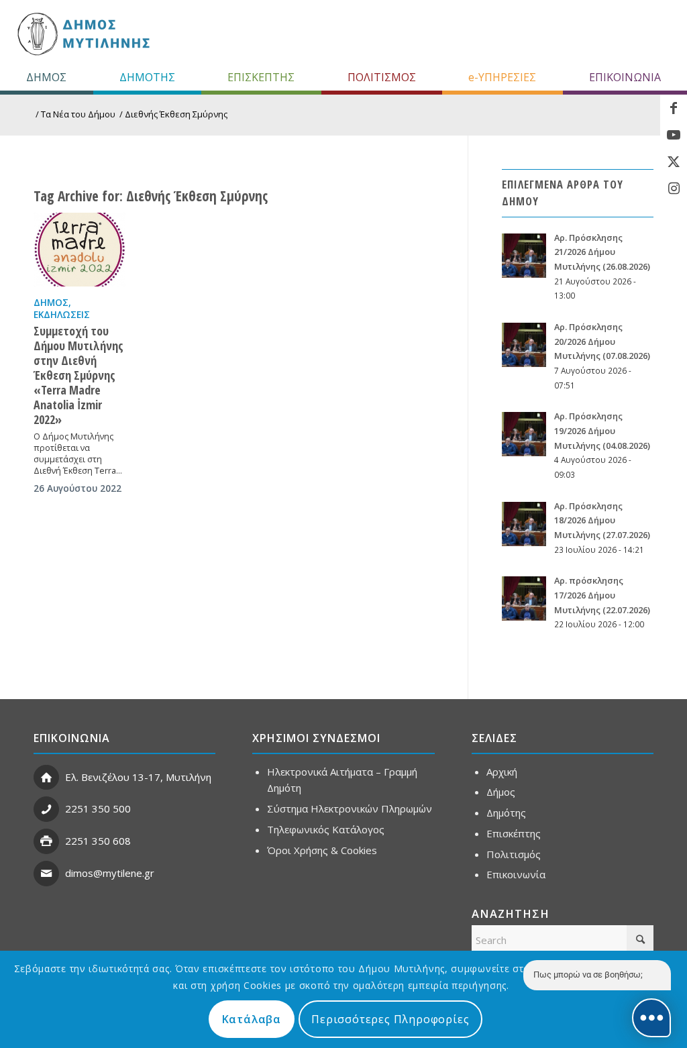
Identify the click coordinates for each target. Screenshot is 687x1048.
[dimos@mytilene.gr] (46, 873)
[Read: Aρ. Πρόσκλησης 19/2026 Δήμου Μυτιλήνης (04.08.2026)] (524, 434)
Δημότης (506, 812)
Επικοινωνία (515, 874)
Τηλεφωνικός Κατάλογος (325, 829)
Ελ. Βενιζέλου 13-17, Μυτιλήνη (138, 777)
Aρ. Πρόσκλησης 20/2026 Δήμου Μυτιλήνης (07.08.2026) (602, 341)
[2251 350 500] (46, 809)
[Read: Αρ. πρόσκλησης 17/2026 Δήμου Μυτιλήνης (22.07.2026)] (524, 598)
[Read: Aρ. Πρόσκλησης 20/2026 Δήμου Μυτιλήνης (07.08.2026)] (524, 345)
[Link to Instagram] (673, 188)
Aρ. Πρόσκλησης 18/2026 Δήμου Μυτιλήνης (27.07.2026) (602, 520)
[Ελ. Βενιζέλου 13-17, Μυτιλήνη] (46, 777)
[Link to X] (673, 161)
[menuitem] (46, 77)
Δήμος (51, 303)
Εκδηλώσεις (62, 315)
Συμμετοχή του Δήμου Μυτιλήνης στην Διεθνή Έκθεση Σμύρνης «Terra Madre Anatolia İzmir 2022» (78, 375)
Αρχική (501, 771)
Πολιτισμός (513, 854)
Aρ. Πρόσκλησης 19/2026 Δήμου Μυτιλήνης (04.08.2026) (602, 430)
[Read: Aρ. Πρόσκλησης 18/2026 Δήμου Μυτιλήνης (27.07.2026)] (524, 524)
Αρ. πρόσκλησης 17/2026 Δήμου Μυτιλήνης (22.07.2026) (602, 594)
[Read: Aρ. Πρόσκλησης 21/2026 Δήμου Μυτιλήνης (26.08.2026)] (524, 255)
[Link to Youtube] (673, 134)
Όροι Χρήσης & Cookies (322, 850)
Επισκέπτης (513, 833)
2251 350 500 (98, 808)
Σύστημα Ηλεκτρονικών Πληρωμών (349, 808)
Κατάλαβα (251, 1019)
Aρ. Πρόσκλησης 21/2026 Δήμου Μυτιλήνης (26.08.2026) (602, 251)
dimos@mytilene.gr (109, 873)
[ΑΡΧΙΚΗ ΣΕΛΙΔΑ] (82, 33)
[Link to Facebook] (673, 108)
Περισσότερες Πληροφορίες (390, 1019)
